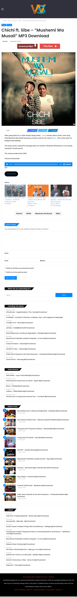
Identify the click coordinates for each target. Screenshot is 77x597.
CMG (29, 213)
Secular (9, 25)
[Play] (7, 164)
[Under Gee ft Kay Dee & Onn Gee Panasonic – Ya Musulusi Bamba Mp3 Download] (10, 497)
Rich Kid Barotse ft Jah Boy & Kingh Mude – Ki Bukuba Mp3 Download (42, 411)
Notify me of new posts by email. (16, 272)
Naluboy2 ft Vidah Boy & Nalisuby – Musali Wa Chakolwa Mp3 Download (61, 199)
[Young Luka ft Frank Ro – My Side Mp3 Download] (10, 442)
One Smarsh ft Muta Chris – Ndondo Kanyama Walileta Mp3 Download (43, 420)
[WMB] (38, 9)
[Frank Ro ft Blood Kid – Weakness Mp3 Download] (10, 488)
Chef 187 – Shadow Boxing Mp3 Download (32, 450)
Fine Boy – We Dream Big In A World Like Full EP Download (37, 468)
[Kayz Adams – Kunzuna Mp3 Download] (10, 479)
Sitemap (51, 577)
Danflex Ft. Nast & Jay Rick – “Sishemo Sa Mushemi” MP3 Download (37, 199)
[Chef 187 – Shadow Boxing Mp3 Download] (10, 452)
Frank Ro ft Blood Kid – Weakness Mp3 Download (35, 486)
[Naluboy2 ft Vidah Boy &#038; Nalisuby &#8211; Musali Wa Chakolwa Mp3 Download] (61, 191)
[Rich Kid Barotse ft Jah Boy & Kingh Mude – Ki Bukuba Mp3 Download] (10, 413)
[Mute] (64, 164)
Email (6, 260)
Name (6, 253)
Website (42, 260)
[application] (38, 164)
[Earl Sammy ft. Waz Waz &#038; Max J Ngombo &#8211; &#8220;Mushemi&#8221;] (15, 191)
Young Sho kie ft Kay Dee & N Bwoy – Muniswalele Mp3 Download (40, 429)
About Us (29, 590)
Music (10, 20)
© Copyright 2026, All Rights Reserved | (36, 577)
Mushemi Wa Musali (44, 213)
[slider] (68, 164)
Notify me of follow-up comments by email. (20, 268)
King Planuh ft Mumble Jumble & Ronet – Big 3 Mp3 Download (39, 459)
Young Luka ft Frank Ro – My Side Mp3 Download (34, 438)
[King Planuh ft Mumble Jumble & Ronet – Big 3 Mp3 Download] (10, 461)
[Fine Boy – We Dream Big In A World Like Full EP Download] (10, 470)
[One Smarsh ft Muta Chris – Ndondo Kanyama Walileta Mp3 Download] (10, 422)
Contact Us (59, 590)
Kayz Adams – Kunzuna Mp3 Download (31, 477)
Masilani (5, 41)
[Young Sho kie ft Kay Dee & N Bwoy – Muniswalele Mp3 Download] (10, 431)
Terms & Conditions (39, 590)
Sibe (58, 213)
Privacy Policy (50, 590)
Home (5, 20)
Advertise (22, 590)
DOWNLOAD (11, 174)
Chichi (19, 213)
